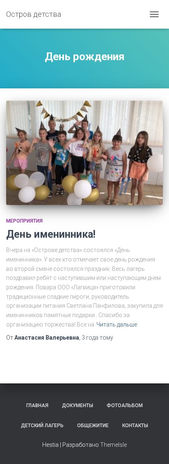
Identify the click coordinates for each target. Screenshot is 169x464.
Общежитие (93, 425)
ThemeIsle (113, 444)
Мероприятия (24, 221)
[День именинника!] (84, 153)
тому (97, 337)
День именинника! (51, 234)
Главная (37, 405)
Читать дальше (116, 324)
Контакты (135, 425)
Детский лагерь (42, 425)
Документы (77, 405)
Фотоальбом (125, 405)
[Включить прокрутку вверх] (152, 447)
